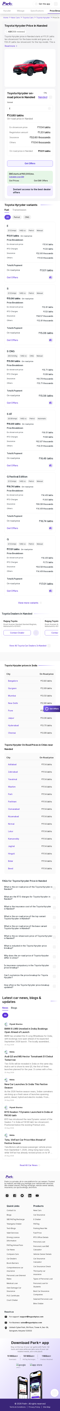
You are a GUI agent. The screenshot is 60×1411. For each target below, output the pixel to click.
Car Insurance (39, 1215)
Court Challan (12, 1300)
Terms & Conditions (18, 1407)
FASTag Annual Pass (15, 1245)
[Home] (7, 4)
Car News (11, 1250)
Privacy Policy (34, 1407)
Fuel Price (37, 1233)
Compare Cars (13, 1254)
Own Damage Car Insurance (14, 1289)
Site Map (46, 1407)
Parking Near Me (40, 1228)
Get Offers (30, 163)
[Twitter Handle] (22, 1195)
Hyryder (7, 11)
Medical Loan (12, 1283)
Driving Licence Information (13, 1239)
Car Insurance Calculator (39, 1260)
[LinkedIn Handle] (29, 1195)
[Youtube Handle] (37, 1195)
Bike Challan (38, 1303)
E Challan (37, 1219)
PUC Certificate (13, 1296)
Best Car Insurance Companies (41, 1293)
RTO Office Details (40, 1237)
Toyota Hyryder (43, 17)
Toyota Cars (28, 17)
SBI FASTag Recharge (16, 1219)
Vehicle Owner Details (42, 1254)
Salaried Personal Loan (42, 1299)
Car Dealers (12, 1259)
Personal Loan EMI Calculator (41, 1248)
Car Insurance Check (42, 1266)
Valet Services (13, 1233)
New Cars (15, 17)
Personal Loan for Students (40, 1285)
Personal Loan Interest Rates (16, 1277)
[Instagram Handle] (7, 1195)
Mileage (20, 11)
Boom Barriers (13, 1263)
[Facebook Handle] (14, 1195)
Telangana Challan (14, 1224)
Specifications (37, 11)
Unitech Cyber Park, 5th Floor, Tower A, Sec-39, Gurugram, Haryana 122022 (29, 1329)
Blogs (9, 1215)
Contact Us (11, 1210)
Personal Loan (39, 1242)
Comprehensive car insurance (15, 1269)
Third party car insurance (39, 1272)
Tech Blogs (11, 1228)
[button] (50, 277)
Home (5, 17)
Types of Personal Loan (43, 1279)
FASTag (36, 1224)
